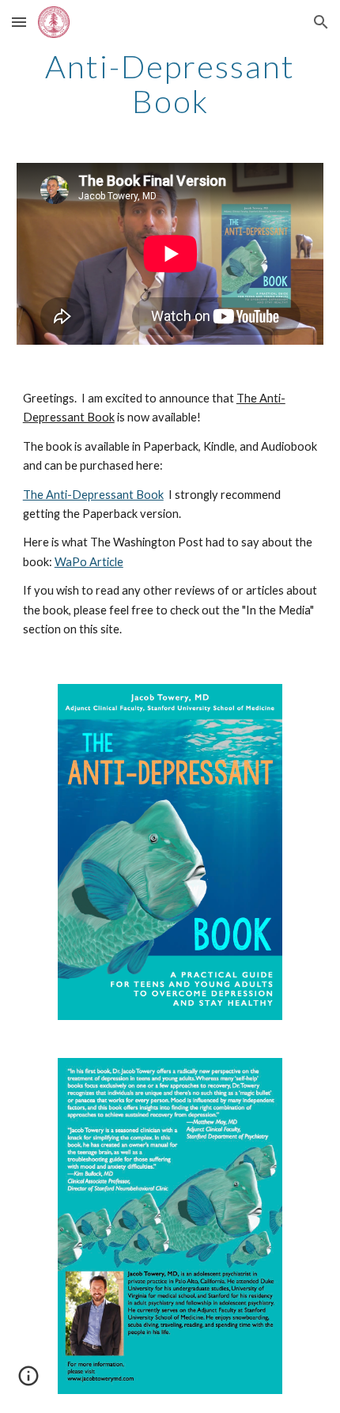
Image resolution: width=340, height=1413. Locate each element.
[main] (170, 84)
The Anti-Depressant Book (93, 494)
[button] (19, 21)
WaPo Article (89, 562)
